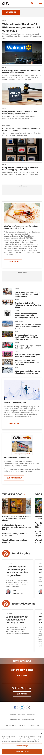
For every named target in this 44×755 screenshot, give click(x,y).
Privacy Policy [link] (15, 720)
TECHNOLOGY (12, 494)
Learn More (13, 262)
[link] (15, 707)
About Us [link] (13, 714)
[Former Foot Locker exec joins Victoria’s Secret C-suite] (7, 354)
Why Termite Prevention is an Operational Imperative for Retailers (21, 227)
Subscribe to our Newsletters (16, 458)
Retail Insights (21, 553)
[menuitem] (15, 707)
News (17, 289)
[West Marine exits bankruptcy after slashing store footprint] (7, 371)
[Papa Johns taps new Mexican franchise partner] (7, 345)
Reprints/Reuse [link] (10, 725)
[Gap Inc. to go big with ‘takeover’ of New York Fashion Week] (7, 304)
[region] (22, 742)
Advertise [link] (31, 714)
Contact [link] (22, 725)
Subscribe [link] (21, 714)
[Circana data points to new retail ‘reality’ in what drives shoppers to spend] (7, 336)
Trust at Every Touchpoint (15, 403)
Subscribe (11, 12)
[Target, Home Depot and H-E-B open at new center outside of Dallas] (7, 325)
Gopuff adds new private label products (14, 541)
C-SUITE (17, 310)
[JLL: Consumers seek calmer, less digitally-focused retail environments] (7, 293)
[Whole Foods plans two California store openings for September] (7, 362)
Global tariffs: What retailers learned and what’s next (17, 619)
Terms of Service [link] (28, 720)
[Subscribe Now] (22, 445)
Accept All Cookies (22, 751)
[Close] (41, 733)
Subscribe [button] (22, 675)
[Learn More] (22, 213)
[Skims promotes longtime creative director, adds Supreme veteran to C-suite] (7, 314)
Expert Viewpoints (23, 603)
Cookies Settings (33, 725)
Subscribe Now (14, 478)
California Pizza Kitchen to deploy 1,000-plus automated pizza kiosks (16, 519)
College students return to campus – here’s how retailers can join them (16, 527)
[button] (40, 3)
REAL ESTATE (19, 321)
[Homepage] (5, 3)
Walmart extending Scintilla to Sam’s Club (14, 535)
